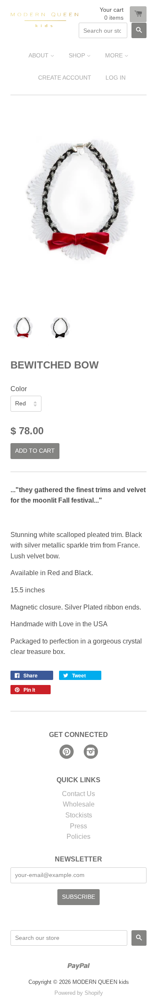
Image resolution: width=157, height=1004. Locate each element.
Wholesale (79, 804)
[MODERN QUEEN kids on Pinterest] (66, 752)
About (39, 55)
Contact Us (78, 793)
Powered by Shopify (78, 993)
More (114, 55)
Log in (116, 77)
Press (78, 826)
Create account (64, 77)
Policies (78, 836)
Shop (78, 55)
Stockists (78, 815)
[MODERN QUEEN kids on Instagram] (91, 752)
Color (18, 388)
